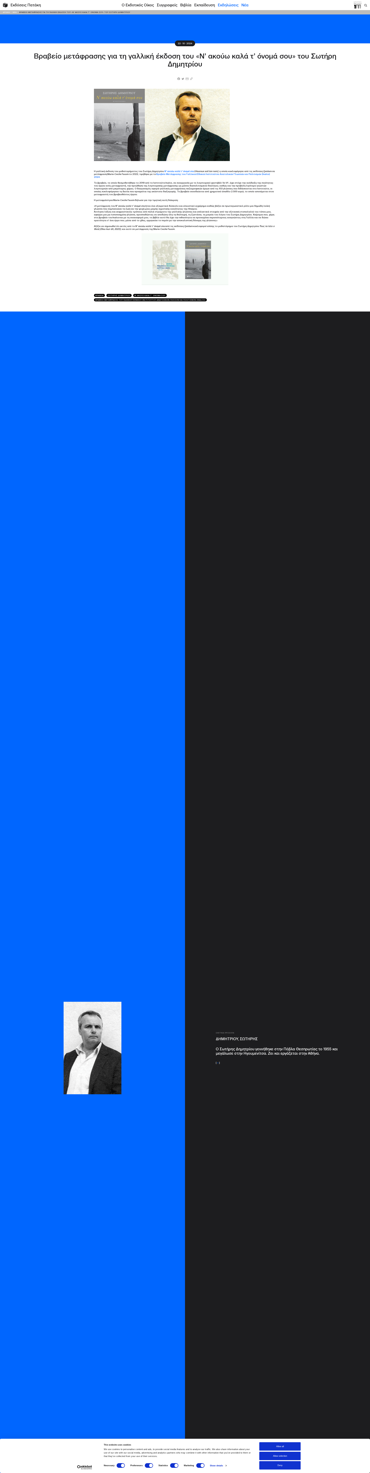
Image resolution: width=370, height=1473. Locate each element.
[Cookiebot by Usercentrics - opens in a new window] (84, 1467)
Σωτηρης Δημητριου (119, 295)
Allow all (280, 1446)
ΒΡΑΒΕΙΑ (99, 295)
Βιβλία (185, 5)
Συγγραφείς (167, 5)
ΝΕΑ (15, 12)
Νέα (244, 5)
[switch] (149, 1465)
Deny (280, 1465)
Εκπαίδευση (204, 5)
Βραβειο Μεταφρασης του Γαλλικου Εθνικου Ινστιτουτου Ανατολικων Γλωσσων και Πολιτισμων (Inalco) (150, 300)
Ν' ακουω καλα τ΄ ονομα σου (150, 295)
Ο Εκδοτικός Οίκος (138, 5)
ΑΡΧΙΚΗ (6, 12)
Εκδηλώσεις (228, 5)
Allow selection (280, 1456)
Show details (216, 1465)
